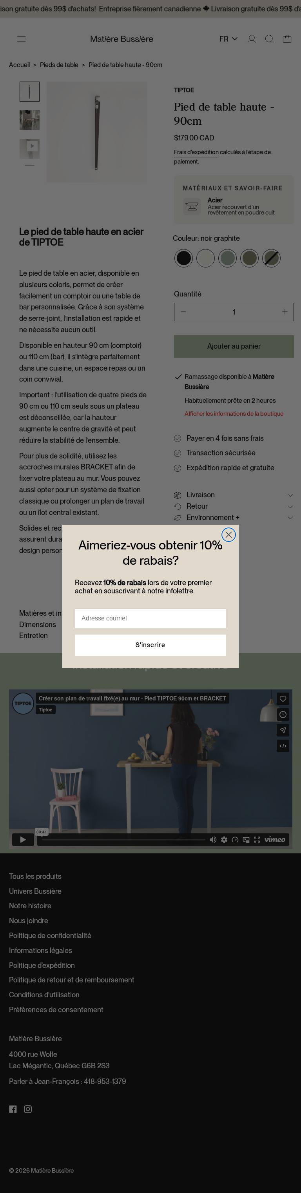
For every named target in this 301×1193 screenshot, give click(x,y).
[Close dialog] (229, 535)
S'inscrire (150, 645)
